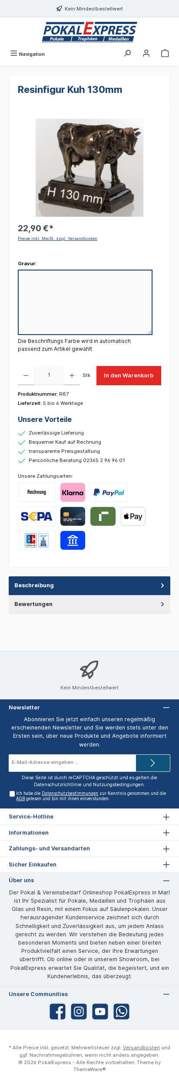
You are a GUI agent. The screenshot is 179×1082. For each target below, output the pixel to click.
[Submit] (153, 763)
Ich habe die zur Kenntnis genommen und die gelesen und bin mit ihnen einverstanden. (91, 796)
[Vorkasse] (37, 516)
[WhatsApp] (121, 1011)
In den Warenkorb (128, 375)
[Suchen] (127, 54)
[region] (89, 168)
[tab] (89, 585)
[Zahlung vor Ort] (37, 540)
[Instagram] (79, 1011)
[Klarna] (73, 492)
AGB (20, 798)
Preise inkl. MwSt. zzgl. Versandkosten (57, 238)
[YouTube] (100, 1011)
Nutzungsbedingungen (118, 785)
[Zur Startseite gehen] (89, 32)
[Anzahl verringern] (26, 375)
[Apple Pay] (133, 516)
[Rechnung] (37, 492)
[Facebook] (57, 1011)
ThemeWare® (89, 1069)
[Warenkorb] (165, 54)
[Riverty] (103, 516)
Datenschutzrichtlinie (58, 785)
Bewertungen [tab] (33, 604)
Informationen (29, 832)
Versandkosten (141, 1047)
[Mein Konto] (146, 54)
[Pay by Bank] (73, 540)
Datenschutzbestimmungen (70, 793)
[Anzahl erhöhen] (72, 375)
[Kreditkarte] (73, 516)
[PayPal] (109, 492)
